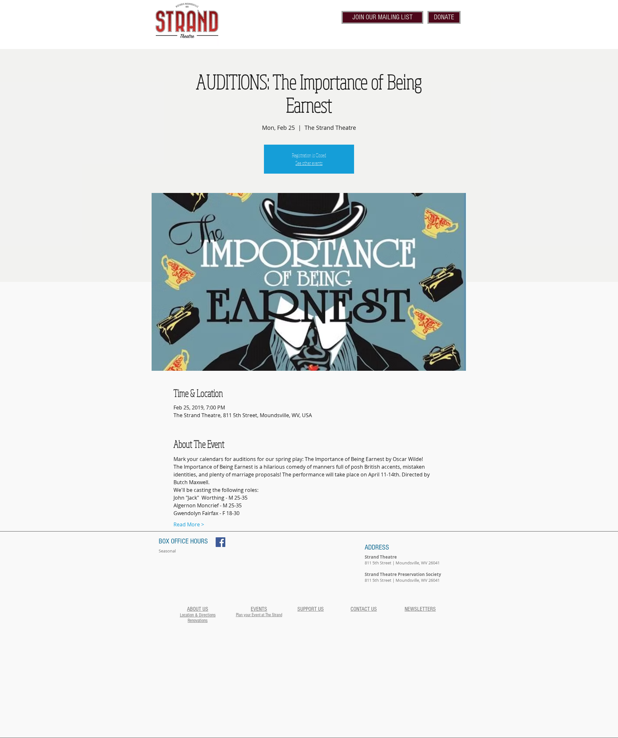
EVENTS (259, 609)
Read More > (188, 524)
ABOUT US (197, 609)
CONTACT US (364, 609)
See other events (309, 163)
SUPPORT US (310, 609)
